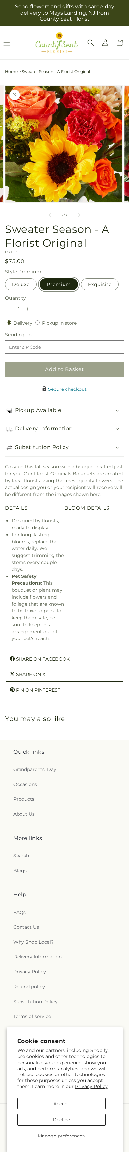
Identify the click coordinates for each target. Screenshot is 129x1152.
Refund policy (29, 987)
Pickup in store (59, 323)
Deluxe (21, 284)
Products (23, 799)
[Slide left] (50, 215)
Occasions (25, 784)
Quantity (15, 298)
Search (21, 855)
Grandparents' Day (34, 769)
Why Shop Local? (33, 942)
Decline (61, 1120)
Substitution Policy (35, 1002)
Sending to (28, 334)
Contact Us (26, 927)
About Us (24, 814)
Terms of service (32, 1016)
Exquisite (100, 284)
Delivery (23, 323)
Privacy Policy (91, 1086)
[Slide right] (79, 215)
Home (11, 71)
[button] (90, 42)
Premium (59, 284)
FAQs (19, 912)
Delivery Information (37, 957)
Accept (61, 1103)
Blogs (20, 871)
